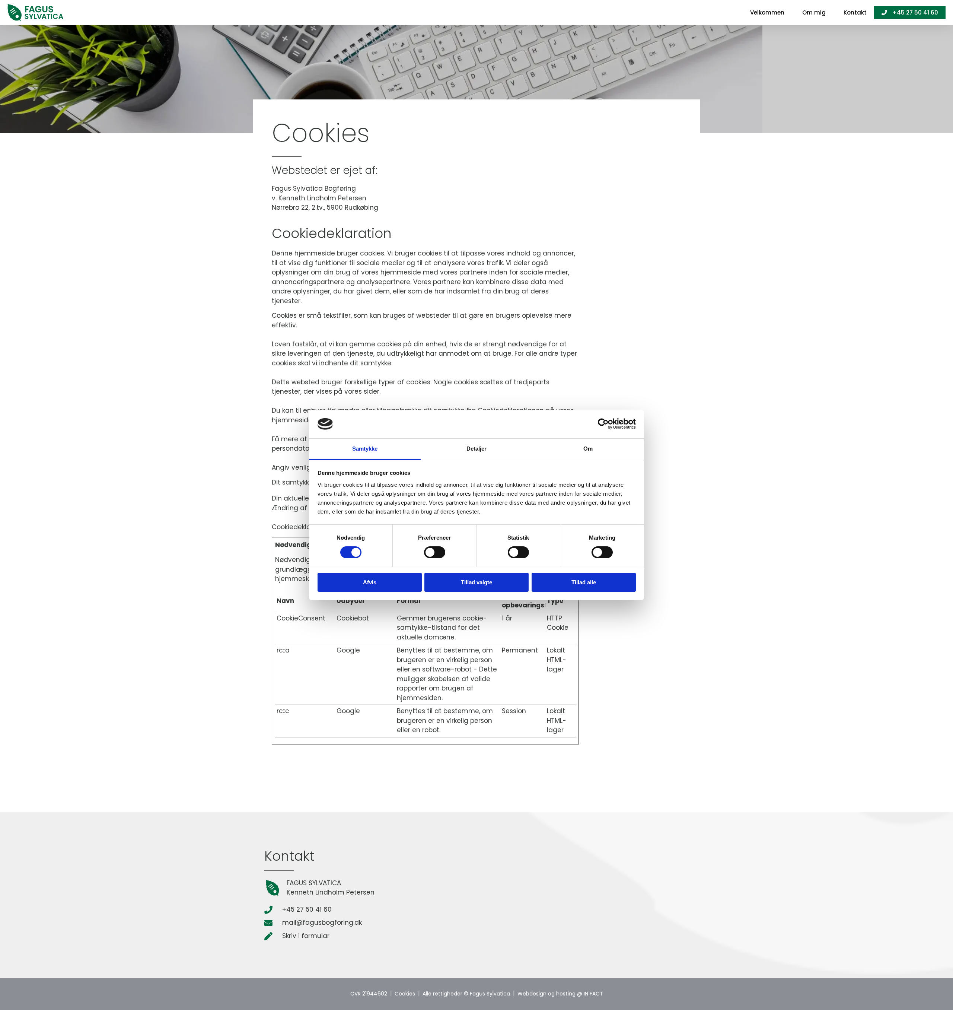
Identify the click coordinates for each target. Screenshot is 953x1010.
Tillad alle (583, 582)
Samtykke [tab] (365, 448)
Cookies (405, 993)
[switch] (434, 552)
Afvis (369, 582)
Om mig (814, 12)
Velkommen (767, 12)
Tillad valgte (476, 582)
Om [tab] (588, 448)
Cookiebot (353, 618)
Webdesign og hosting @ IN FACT (560, 993)
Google (348, 650)
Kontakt (855, 12)
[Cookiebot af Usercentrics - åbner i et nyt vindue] (603, 423)
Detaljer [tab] (476, 448)
